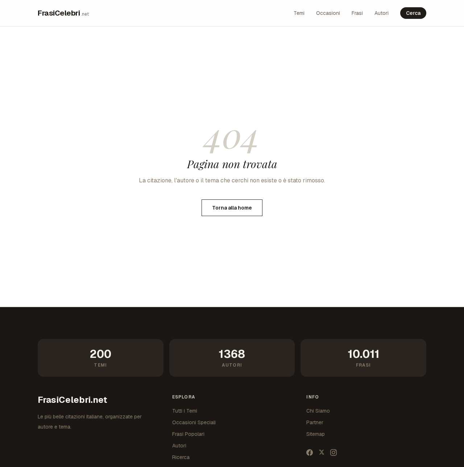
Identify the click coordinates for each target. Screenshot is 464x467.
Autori (381, 13)
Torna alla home (232, 207)
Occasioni (328, 13)
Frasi (357, 13)
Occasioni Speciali (194, 422)
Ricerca (181, 457)
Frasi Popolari (188, 434)
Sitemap (315, 434)
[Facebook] (309, 452)
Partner (314, 422)
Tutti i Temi (184, 411)
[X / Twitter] (321, 452)
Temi (299, 13)
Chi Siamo (318, 411)
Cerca (413, 13)
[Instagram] (333, 452)
